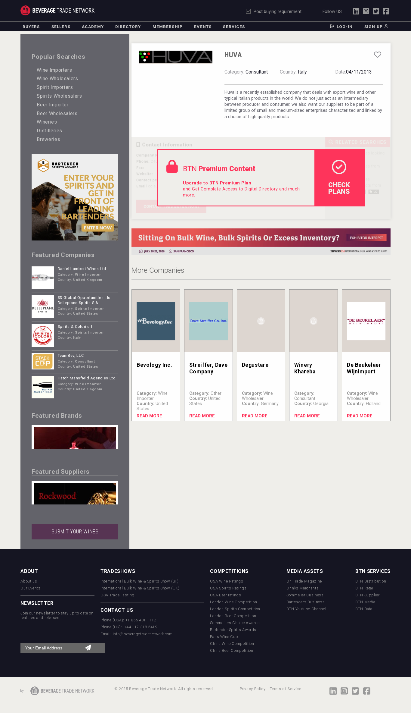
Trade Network (57, 10)
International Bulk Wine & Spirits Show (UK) (140, 588)
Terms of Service (285, 688)
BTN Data (363, 609)
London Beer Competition (233, 616)
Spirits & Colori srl (75, 326)
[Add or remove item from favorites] (377, 55)
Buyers (31, 26)
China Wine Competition (232, 643)
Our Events (30, 588)
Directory (128, 26)
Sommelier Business (305, 595)
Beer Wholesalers (57, 113)
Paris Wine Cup (224, 636)
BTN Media (365, 602)
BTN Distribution (370, 581)
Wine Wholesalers (57, 78)
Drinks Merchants (302, 588)
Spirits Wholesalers (59, 96)
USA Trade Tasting (117, 595)
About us (28, 581)
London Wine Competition (233, 602)
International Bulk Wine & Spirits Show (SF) (139, 581)
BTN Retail (364, 588)
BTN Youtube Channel (306, 609)
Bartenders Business (305, 602)
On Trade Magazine (304, 581)
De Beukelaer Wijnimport (364, 368)
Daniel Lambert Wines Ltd (82, 268)
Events (203, 26)
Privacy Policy (253, 688)
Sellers (60, 26)
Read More (149, 416)
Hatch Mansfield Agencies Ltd (87, 378)
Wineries (47, 122)
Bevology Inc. (154, 365)
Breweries (48, 139)
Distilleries (49, 130)
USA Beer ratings (225, 595)
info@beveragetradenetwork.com (143, 634)
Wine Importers (54, 70)
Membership (168, 26)
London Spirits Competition (235, 609)
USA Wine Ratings (226, 581)
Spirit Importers (55, 87)
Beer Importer (52, 105)
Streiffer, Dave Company (208, 368)
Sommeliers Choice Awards (235, 622)
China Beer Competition (231, 650)
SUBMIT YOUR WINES (75, 532)
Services (234, 26)
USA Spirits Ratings (228, 588)
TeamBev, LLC (71, 355)
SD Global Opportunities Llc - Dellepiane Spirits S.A (85, 300)
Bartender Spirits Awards (233, 629)
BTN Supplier (367, 595)
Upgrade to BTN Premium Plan (217, 183)
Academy (93, 26)
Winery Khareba (304, 368)
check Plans (339, 188)
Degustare (255, 365)
